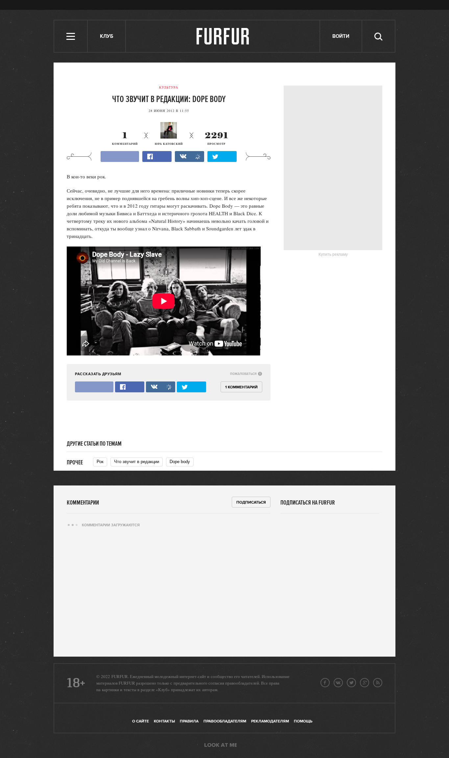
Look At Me (220, 745)
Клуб (106, 36)
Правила (189, 721)
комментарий (125, 139)
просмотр (216, 139)
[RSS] (377, 682)
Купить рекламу (333, 254)
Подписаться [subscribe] (251, 502)
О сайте (140, 721)
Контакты (164, 721)
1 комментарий (241, 387)
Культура (168, 87)
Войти (340, 36)
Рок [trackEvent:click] (100, 461)
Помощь (303, 721)
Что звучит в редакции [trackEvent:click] (136, 461)
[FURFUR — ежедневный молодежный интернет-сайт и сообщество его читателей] (223, 36)
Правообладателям (224, 721)
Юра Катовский (169, 144)
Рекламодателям (270, 721)
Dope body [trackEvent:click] (180, 461)
